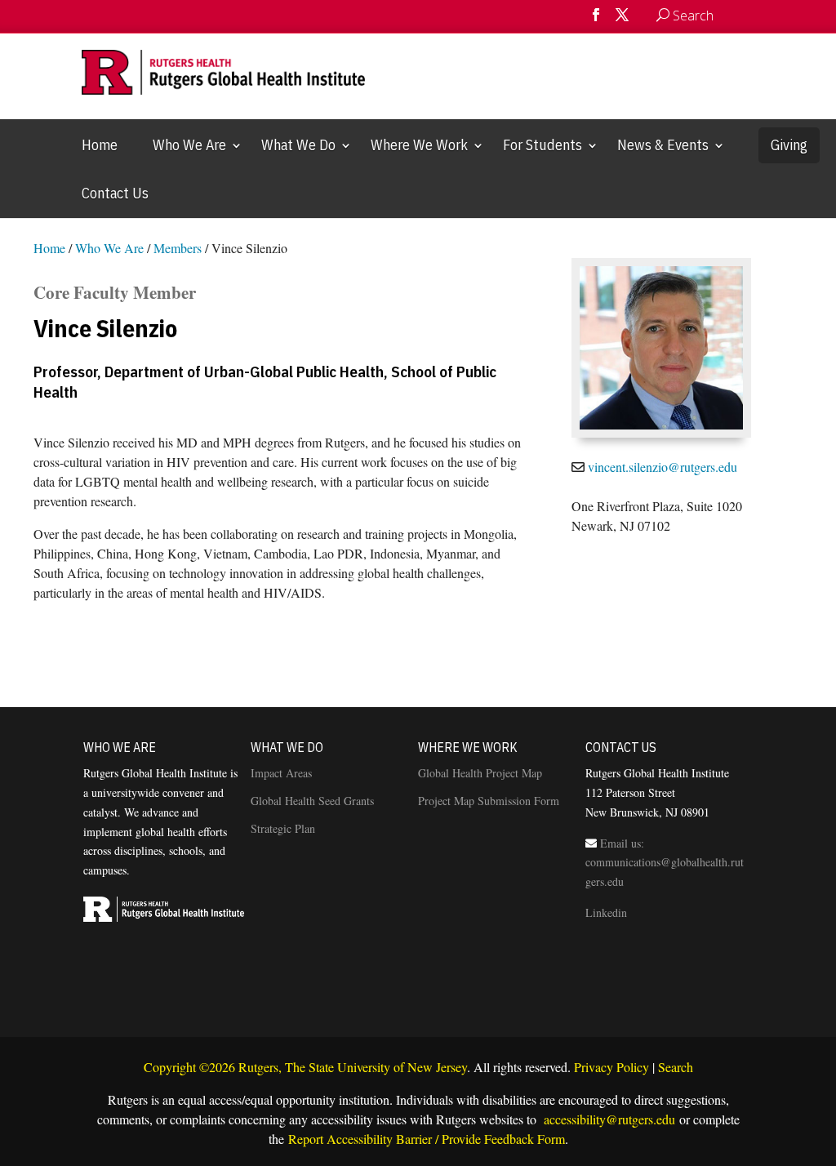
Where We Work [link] (419, 145)
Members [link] (177, 247)
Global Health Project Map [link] (480, 773)
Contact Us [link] (115, 193)
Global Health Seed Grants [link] (312, 800)
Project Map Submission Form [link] (488, 800)
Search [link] (675, 1066)
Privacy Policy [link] (611, 1066)
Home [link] (100, 145)
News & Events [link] (663, 145)
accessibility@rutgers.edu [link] (607, 1119)
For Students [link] (542, 145)
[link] (730, 15)
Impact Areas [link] (281, 773)
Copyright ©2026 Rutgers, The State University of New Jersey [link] (305, 1066)
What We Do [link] (298, 145)
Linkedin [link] (606, 912)
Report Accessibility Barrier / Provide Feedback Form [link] (426, 1138)
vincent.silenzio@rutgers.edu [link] (662, 466)
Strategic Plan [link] (283, 828)
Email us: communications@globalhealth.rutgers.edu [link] (664, 862)
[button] (596, 20)
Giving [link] (789, 145)
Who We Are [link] (189, 145)
